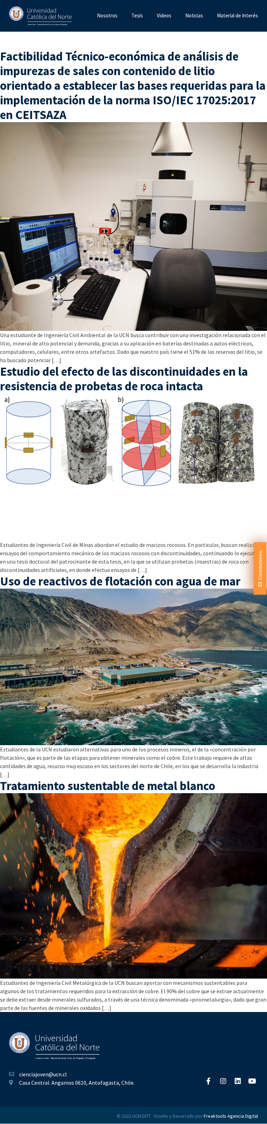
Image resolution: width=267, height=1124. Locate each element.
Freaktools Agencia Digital (231, 1116)
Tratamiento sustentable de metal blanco (107, 786)
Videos (164, 15)
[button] (260, 568)
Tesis (137, 15)
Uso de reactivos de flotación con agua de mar (120, 581)
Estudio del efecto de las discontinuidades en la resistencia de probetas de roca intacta (124, 378)
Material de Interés (237, 15)
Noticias (194, 15)
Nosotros (107, 15)
